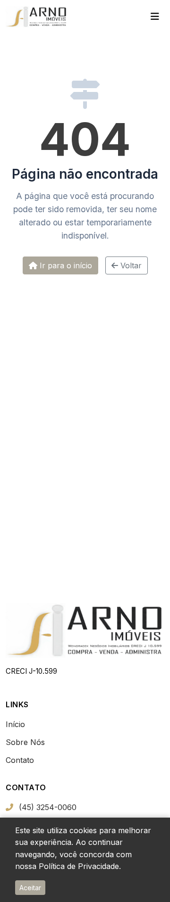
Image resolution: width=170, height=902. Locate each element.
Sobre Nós (25, 742)
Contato (20, 760)
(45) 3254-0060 (47, 807)
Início (15, 724)
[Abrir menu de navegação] (154, 17)
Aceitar (30, 888)
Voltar (130, 265)
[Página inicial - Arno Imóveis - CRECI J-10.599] (36, 17)
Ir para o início (64, 265)
